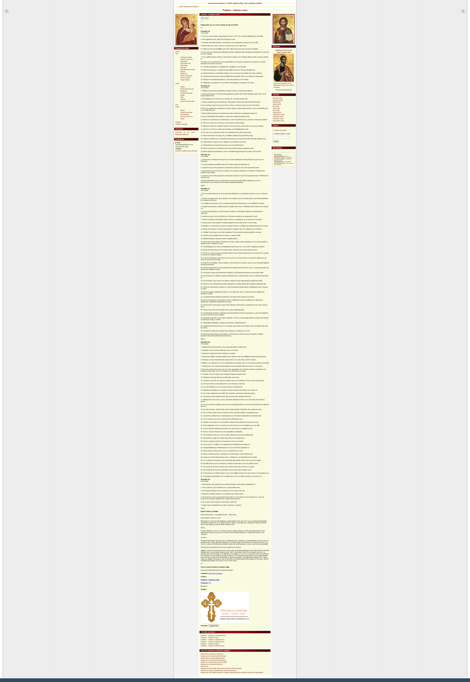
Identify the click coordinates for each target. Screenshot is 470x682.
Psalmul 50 (204, 666)
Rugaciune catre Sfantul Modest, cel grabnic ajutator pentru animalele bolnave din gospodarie (232, 672)
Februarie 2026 (278, 100)
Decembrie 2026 (278, 121)
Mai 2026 (276, 106)
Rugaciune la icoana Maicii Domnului (213, 660)
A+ (203, 18)
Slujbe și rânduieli (186, 76)
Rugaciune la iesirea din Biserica (212, 664)
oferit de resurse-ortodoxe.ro (284, 89)
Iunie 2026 (276, 108)
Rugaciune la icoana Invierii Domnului (213, 656)
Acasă (177, 51)
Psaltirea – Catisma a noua (210, 580)
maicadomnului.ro (279, 161)
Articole (182, 72)
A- (207, 18)
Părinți (182, 110)
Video (177, 107)
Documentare (184, 114)
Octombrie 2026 (278, 116)
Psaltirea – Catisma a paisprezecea (212, 642)
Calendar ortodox (186, 57)
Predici (182, 87)
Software (178, 122)
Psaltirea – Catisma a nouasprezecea (213, 635)
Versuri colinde (185, 78)
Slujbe (182, 95)
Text (176, 54)
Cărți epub (183, 61)
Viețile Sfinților (185, 80)
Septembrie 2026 (278, 114)
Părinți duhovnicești (186, 89)
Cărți (181, 97)
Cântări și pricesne (186, 59)
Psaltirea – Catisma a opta (209, 637)
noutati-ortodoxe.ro (279, 156)
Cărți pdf (183, 67)
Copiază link (213, 626)
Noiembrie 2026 (278, 119)
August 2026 (277, 112)
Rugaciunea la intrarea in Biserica (212, 654)
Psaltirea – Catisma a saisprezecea (212, 646)
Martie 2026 (277, 102)
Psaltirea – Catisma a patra (210, 644)
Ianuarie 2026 (277, 98)
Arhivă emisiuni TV (186, 116)
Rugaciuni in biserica (215, 573)
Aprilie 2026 (277, 104)
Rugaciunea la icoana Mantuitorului (212, 658)
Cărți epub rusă (185, 63)
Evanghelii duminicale (187, 69)
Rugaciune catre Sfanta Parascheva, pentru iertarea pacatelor (221, 668)
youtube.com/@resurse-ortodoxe (186, 151)
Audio (177, 83)
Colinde (183, 99)
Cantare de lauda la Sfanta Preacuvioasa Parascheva (218, 670)
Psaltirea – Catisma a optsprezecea (212, 640)
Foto (176, 105)
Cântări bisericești (186, 93)
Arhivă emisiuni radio (187, 101)
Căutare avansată (181, 124)
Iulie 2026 (276, 110)
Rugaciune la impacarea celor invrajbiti (214, 662)
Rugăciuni (183, 74)
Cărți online (184, 65)
